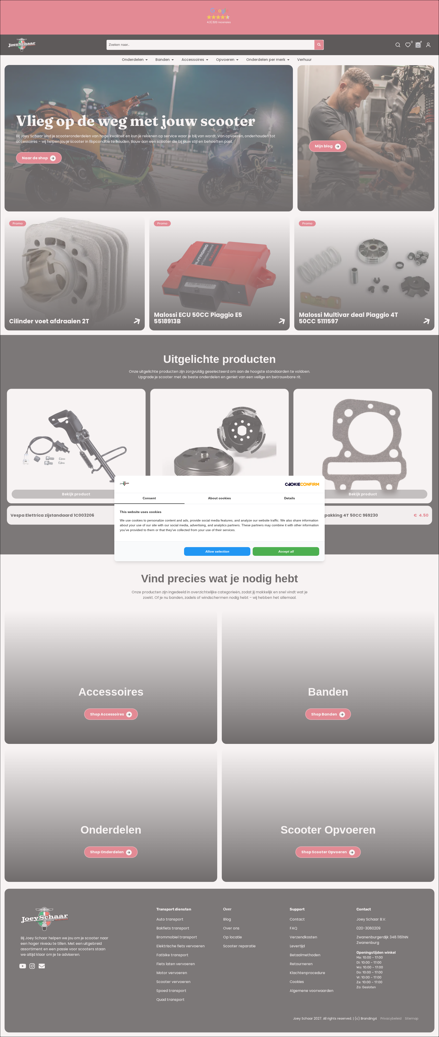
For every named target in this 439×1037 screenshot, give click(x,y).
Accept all (286, 551)
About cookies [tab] (219, 498)
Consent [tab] (149, 498)
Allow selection (217, 551)
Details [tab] (289, 498)
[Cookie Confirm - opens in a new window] (302, 484)
